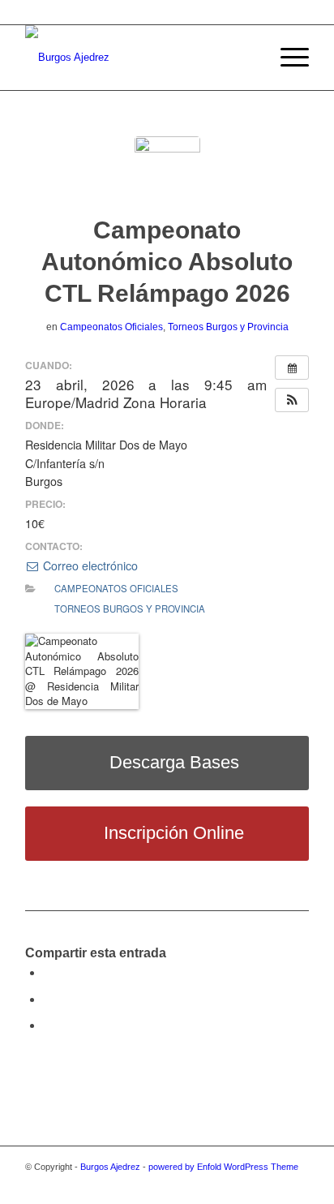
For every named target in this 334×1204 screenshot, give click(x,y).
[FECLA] (167, 169)
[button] (292, 400)
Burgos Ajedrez (110, 1167)
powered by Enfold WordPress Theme (223, 1167)
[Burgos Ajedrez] (138, 57)
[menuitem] (248, 57)
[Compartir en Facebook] (48, 972)
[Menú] (286, 57)
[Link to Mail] (272, 1184)
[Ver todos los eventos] (292, 367)
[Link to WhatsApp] (297, 1184)
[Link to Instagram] (248, 1184)
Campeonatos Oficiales (111, 327)
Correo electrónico (89, 565)
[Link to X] (199, 1184)
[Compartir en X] (48, 999)
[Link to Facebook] (224, 1184)
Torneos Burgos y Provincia (228, 327)
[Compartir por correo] (48, 1025)
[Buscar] (248, 57)
